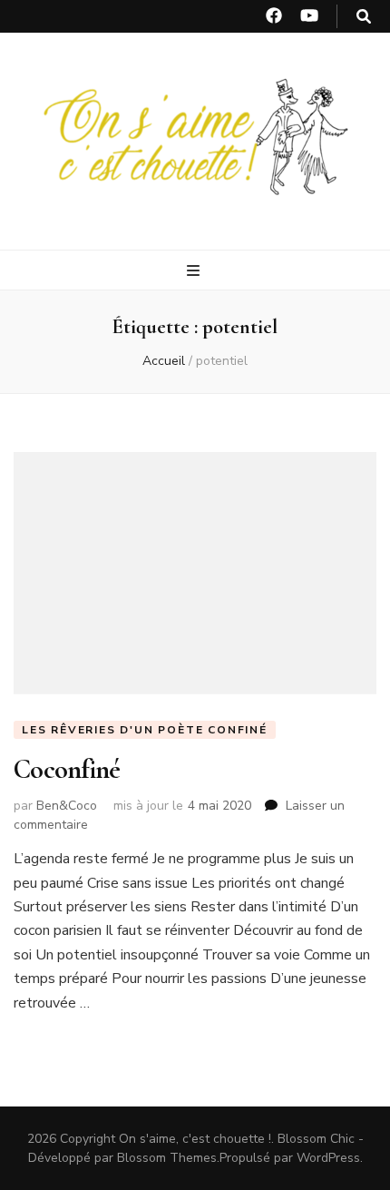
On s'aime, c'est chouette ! (195, 1138)
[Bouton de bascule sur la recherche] (363, 17)
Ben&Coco (66, 805)
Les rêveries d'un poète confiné (145, 730)
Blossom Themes (167, 1157)
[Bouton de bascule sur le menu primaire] (195, 271)
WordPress (328, 1157)
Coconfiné (67, 769)
